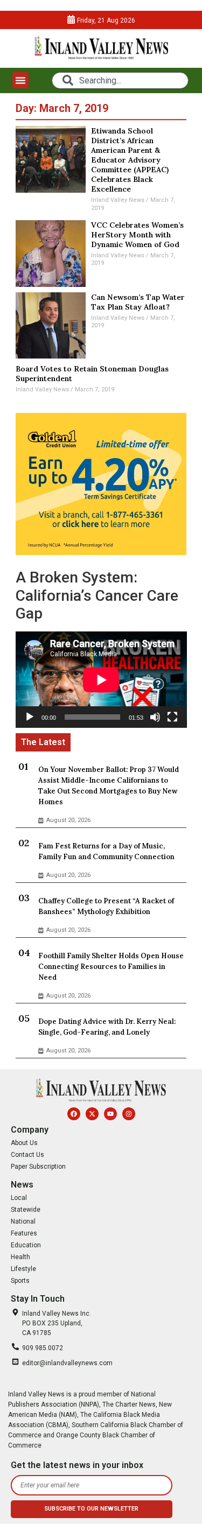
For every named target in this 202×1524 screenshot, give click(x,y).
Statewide (25, 1209)
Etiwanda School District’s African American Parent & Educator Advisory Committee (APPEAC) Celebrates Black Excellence (130, 160)
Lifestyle (23, 1269)
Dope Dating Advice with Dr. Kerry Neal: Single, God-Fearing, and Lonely (107, 1027)
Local (19, 1198)
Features (24, 1233)
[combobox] (120, 80)
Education (26, 1245)
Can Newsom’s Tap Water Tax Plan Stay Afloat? (138, 302)
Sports (20, 1280)
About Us (24, 1143)
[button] (20, 80)
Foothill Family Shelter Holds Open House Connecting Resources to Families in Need (111, 966)
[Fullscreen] (172, 717)
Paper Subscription (38, 1166)
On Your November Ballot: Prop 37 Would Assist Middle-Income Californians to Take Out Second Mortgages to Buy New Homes (108, 785)
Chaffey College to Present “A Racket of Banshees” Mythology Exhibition (106, 906)
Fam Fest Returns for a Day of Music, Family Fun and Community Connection (106, 851)
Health (20, 1257)
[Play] (29, 717)
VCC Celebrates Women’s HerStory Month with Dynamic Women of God (137, 234)
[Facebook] (73, 1113)
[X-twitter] (92, 1113)
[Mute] (155, 717)
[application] (101, 679)
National (23, 1221)
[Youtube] (110, 1113)
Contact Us (27, 1154)
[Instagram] (128, 1113)
